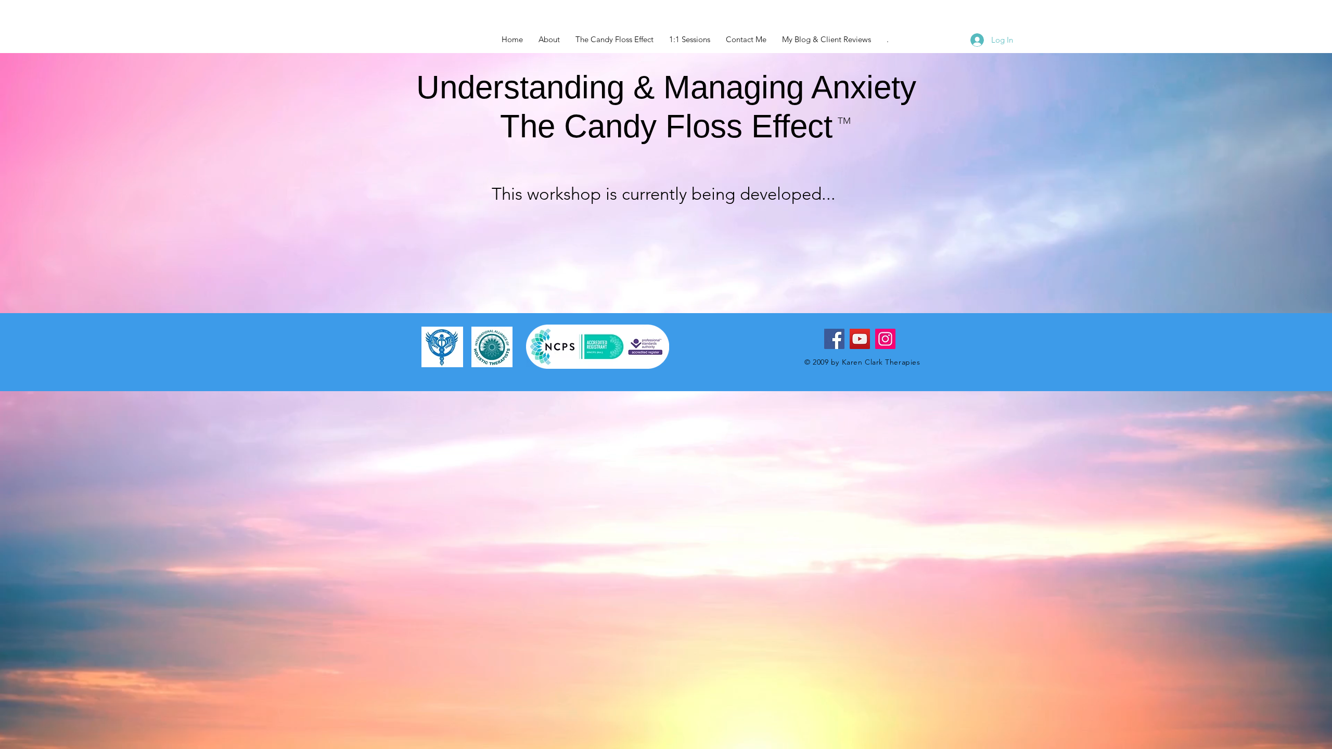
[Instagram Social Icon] (885, 339)
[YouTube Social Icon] (860, 339)
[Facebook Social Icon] (834, 339)
